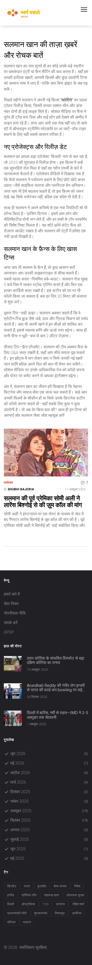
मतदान (27, 922)
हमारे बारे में (12, 594)
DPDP (9, 632)
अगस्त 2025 (49, 829)
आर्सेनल (77, 913)
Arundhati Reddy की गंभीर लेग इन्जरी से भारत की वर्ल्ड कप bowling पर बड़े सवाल (56, 687)
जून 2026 (49, 753)
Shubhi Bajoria (21, 489)
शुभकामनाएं (40, 913)
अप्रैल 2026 (49, 772)
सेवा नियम (11, 603)
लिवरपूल (60, 913)
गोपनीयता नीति (15, 613)
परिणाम (11, 922)
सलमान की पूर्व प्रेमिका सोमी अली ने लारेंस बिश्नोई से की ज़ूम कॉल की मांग (43, 502)
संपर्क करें (11, 622)
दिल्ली (10, 904)
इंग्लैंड (10, 895)
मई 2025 (49, 858)
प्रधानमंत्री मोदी (17, 913)
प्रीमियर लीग (29, 895)
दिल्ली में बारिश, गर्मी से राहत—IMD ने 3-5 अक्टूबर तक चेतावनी (57, 715)
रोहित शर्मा (78, 904)
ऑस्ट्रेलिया (28, 904)
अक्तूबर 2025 (49, 810)
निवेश (77, 886)
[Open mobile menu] (86, 9)
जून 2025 (49, 848)
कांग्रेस (60, 904)
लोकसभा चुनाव (75, 895)
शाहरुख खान (51, 895)
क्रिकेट (11, 886)
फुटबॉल (41, 886)
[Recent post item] (13, 663)
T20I (45, 904)
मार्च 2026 (49, 782)
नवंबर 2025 (49, 801)
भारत (27, 886)
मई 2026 (49, 763)
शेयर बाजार (60, 886)
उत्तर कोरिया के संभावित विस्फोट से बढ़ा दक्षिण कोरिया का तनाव (55, 660)
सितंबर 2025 (49, 820)
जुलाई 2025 (49, 839)
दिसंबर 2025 (49, 791)
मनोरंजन (8, 482)
